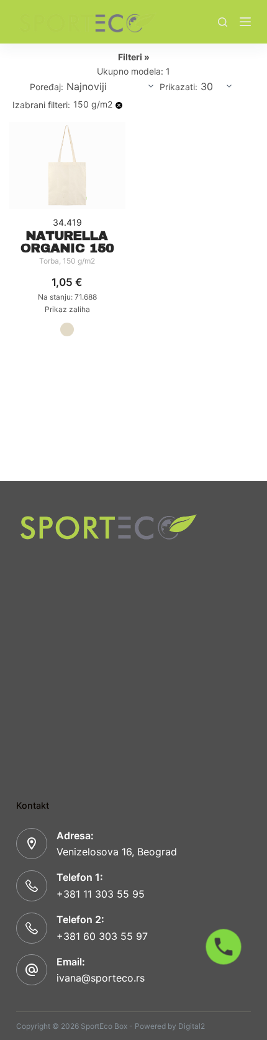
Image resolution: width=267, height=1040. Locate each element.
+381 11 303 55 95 (101, 894)
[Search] (222, 22)
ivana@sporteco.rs (101, 978)
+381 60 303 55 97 (102, 936)
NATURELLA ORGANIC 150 (67, 242)
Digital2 (191, 1026)
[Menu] (245, 21)
